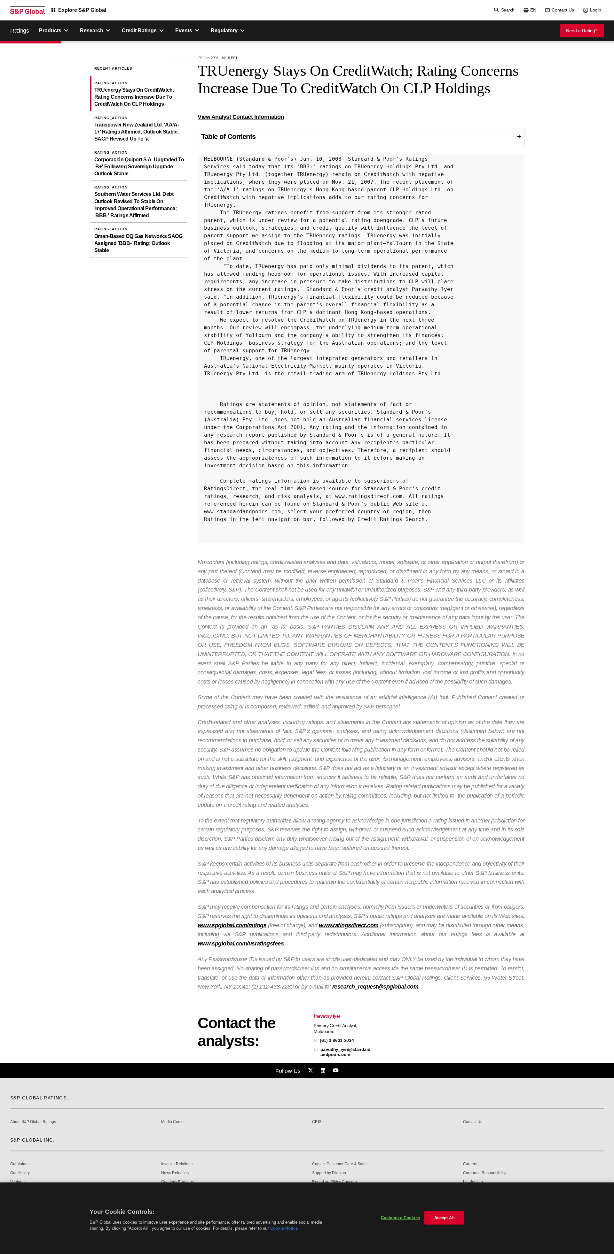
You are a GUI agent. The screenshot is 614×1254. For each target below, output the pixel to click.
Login (595, 9)
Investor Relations (177, 1164)
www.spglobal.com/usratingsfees (241, 943)
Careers (470, 1164)
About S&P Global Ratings (33, 1122)
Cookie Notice (284, 1228)
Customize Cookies (400, 1217)
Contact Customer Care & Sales (339, 1164)
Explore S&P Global (82, 10)
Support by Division (329, 1173)
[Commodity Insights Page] (311, 1071)
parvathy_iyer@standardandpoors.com (345, 1052)
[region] (307, 1218)
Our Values (19, 1164)
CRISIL (318, 1122)
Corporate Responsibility (484, 1173)
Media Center (173, 1122)
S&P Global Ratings (38, 1097)
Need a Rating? (582, 30)
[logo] (27, 10)
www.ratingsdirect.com (349, 925)
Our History (20, 1173)
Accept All (444, 1217)
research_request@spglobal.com (375, 986)
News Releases (175, 1173)
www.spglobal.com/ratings (232, 925)
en (533, 9)
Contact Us (563, 9)
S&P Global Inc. (32, 1140)
